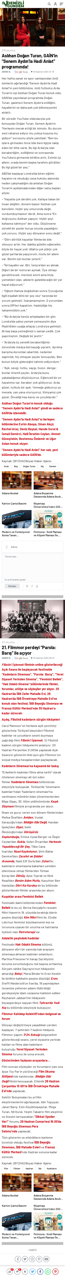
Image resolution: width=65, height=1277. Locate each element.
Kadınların (52, 1168)
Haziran (29, 1168)
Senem (52, 466)
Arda (6, 466)
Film (6, 1168)
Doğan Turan (29, 466)
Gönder (12, 586)
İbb (39, 1168)
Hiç (42, 466)
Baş (16, 466)
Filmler (17, 1168)
